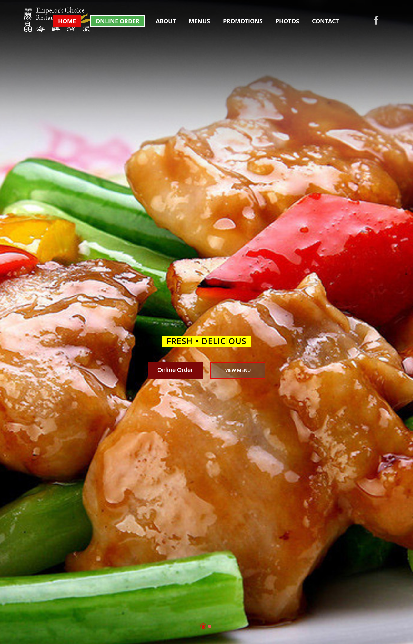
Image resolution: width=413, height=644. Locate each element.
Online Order (117, 21)
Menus (199, 21)
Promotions (243, 21)
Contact (325, 21)
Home (67, 21)
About (166, 21)
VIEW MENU (238, 370)
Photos (287, 21)
